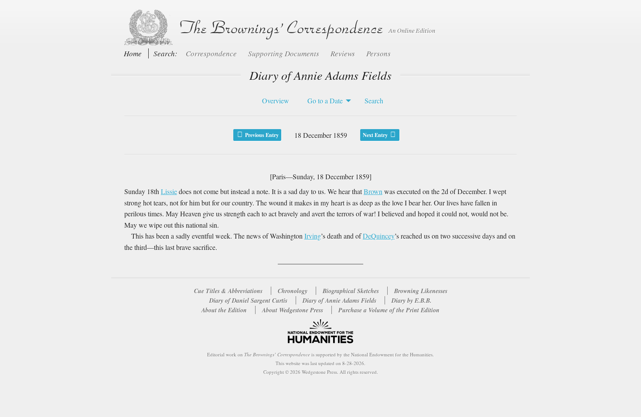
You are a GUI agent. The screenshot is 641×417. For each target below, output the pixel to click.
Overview (275, 100)
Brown (373, 191)
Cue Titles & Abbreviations (228, 291)
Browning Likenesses (420, 291)
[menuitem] (273, 100)
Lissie (169, 191)
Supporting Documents (284, 53)
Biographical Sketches (351, 291)
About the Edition (224, 310)
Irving (312, 235)
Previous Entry (261, 135)
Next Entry (376, 135)
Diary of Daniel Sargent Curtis (249, 300)
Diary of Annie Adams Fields (340, 300)
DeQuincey (379, 235)
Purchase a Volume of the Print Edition (389, 310)
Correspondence (212, 53)
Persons (378, 53)
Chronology (292, 291)
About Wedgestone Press (292, 310)
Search (374, 100)
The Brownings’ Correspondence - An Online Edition (278, 27)
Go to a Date (325, 100)
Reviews (344, 53)
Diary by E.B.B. (412, 300)
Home (133, 53)
